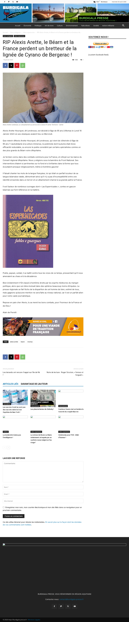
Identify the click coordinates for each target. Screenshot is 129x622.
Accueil (17, 25)
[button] (123, 26)
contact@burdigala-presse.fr (71, 599)
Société (96, 25)
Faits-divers (85, 25)
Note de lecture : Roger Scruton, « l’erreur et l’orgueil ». (65, 373)
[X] (13, 1)
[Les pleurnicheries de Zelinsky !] (43, 398)
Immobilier (7, 404)
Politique (38, 25)
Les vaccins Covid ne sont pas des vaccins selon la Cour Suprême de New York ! (14, 409)
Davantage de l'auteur (34, 384)
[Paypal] (9, 1)
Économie (27, 25)
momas (30, 342)
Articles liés (10, 384)
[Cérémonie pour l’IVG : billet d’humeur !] (70, 424)
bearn (23, 342)
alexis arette (14, 342)
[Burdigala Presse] (64, 13)
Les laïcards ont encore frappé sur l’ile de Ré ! (21, 373)
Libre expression (29, 32)
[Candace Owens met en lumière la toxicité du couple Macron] (70, 398)
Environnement (72, 25)
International (35, 406)
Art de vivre (49, 25)
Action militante (108, 25)
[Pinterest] (16, 65)
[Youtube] (17, 1)
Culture (59, 25)
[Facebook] (5, 1)
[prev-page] (4, 447)
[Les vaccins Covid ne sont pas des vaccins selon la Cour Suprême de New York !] (15, 397)
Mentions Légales (34, 620)
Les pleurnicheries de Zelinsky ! (42, 409)
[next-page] (8, 447)
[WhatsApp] (22, 65)
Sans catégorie (15, 32)
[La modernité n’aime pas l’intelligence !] (15, 424)
